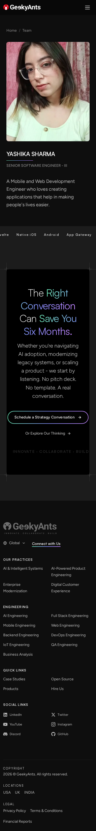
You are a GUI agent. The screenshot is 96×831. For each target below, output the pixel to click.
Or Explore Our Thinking (45, 433)
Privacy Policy (14, 810)
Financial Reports (17, 821)
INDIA (29, 792)
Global (14, 543)
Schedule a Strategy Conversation (44, 417)
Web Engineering (65, 625)
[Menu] (87, 7)
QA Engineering (64, 644)
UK (17, 792)
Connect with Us (46, 543)
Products (10, 689)
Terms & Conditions (46, 810)
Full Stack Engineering (69, 615)
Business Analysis (18, 654)
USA (7, 792)
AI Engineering (15, 615)
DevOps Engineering (68, 635)
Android (47, 235)
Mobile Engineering (19, 625)
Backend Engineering (21, 635)
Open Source (62, 679)
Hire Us (57, 689)
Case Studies (14, 679)
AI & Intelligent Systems (23, 568)
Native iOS (22, 235)
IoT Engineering (16, 644)
